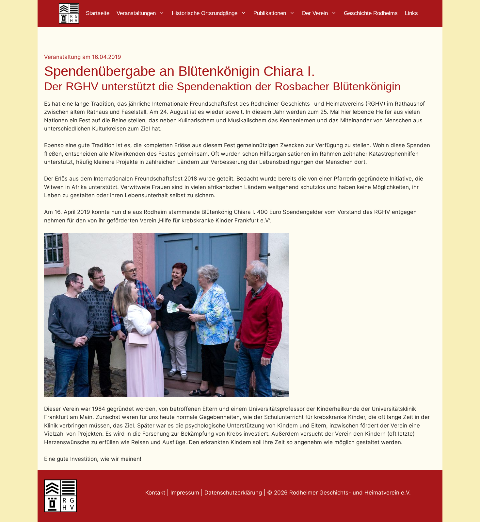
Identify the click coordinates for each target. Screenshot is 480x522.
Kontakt (155, 492)
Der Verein (315, 13)
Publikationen (269, 13)
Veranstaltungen (136, 13)
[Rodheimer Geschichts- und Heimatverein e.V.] (69, 13)
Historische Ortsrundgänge (204, 13)
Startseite (97, 13)
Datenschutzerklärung (233, 492)
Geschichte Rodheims (371, 13)
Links (411, 13)
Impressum (185, 492)
